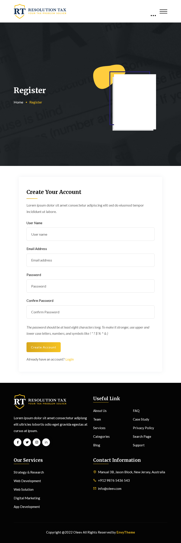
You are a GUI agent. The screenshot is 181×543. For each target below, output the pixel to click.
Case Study (141, 419)
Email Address (36, 249)
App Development (27, 507)
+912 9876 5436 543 (114, 480)
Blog (96, 445)
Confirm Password (39, 301)
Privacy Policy (143, 428)
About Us (100, 411)
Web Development (27, 481)
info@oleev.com (109, 488)
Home (18, 102)
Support (139, 445)
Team (97, 419)
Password (33, 275)
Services (99, 428)
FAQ (136, 411)
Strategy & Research (29, 472)
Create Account (43, 347)
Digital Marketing (27, 498)
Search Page (142, 436)
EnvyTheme (126, 532)
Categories (101, 436)
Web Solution (24, 489)
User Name (34, 223)
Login (69, 359)
